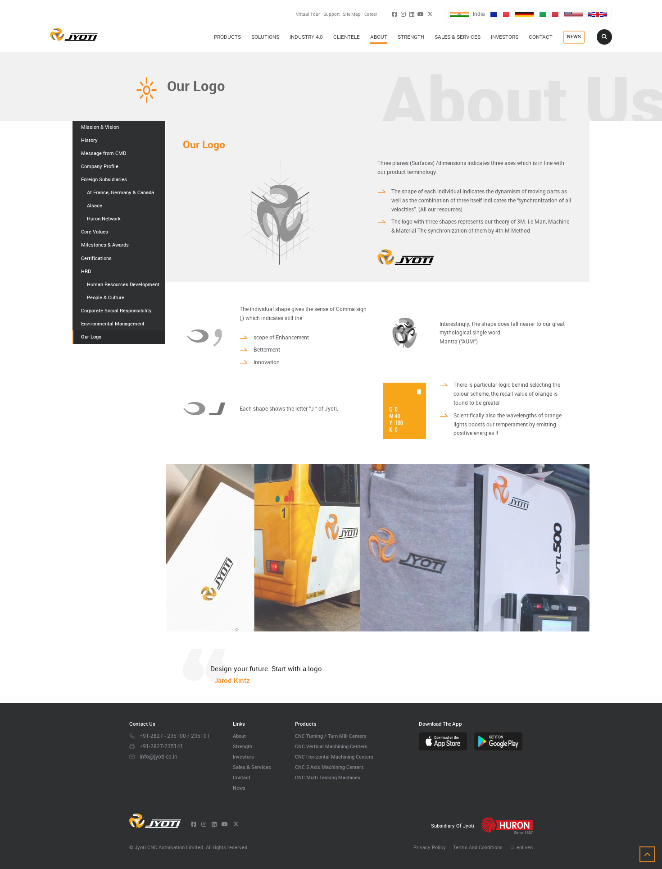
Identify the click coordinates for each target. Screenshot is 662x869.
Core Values (94, 232)
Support (331, 14)
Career (370, 14)
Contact (241, 777)
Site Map (352, 14)
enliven (524, 847)
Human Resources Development (123, 284)
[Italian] (549, 14)
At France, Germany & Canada (120, 192)
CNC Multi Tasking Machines (327, 777)
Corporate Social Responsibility (116, 310)
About (239, 735)
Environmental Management (113, 323)
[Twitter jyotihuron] (430, 14)
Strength (242, 746)
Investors (243, 756)
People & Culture (105, 297)
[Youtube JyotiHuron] (420, 14)
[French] (499, 14)
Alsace (94, 205)
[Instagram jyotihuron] (403, 14)
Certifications (96, 258)
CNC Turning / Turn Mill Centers (331, 735)
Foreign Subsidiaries (104, 179)
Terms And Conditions (478, 847)
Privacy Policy (429, 847)
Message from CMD (103, 153)
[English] (597, 14)
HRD (86, 271)
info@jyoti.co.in (158, 756)
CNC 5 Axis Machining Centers (329, 767)
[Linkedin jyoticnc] (411, 14)
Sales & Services (252, 767)
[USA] (573, 14)
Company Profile (99, 166)
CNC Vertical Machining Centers (331, 746)
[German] (524, 14)
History (89, 140)
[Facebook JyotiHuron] (394, 14)
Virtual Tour (308, 14)
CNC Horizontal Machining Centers (334, 756)
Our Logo (91, 337)
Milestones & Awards (105, 245)
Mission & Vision (100, 127)
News (239, 787)
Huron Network (104, 218)
